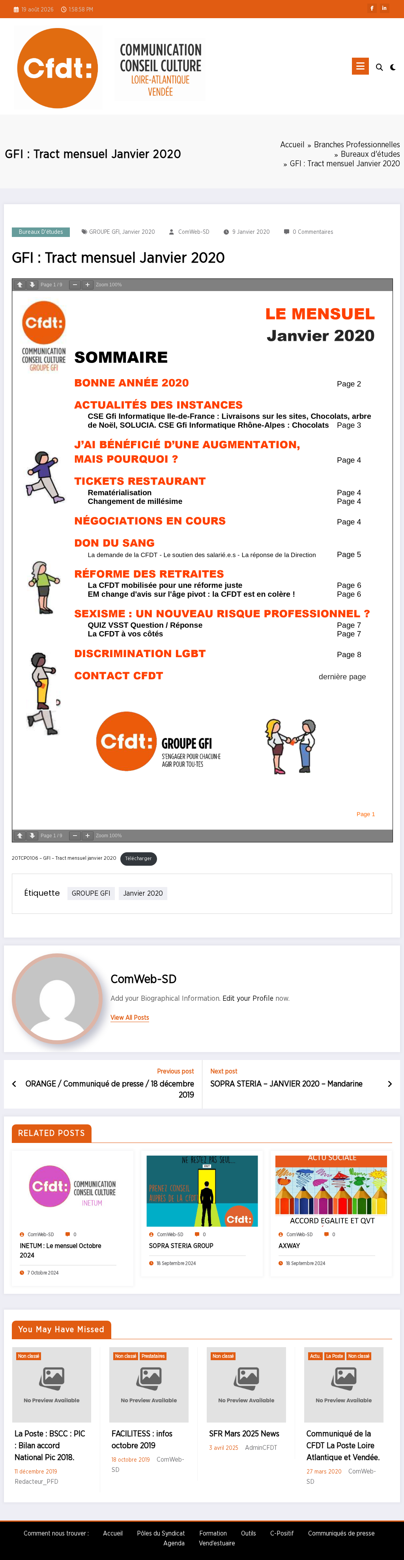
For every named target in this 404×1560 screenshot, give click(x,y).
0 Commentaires (313, 232)
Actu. (315, 1356)
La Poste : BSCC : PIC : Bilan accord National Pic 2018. (50, 1446)
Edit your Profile (248, 998)
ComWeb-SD (193, 232)
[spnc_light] (393, 67)
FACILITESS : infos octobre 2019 (142, 1440)
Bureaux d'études (41, 232)
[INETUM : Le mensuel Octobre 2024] (73, 1191)
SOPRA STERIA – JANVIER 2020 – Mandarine (286, 1084)
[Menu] (360, 66)
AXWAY (289, 1246)
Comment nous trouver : (56, 1533)
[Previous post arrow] (14, 1084)
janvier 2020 (138, 232)
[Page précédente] (20, 284)
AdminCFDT (261, 1448)
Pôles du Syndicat (161, 1533)
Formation (213, 1533)
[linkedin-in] (384, 8)
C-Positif (282, 1533)
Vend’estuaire (217, 1543)
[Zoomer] (88, 284)
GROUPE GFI (104, 232)
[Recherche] (379, 67)
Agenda (174, 1543)
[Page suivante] (32, 284)
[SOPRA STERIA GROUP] (202, 1191)
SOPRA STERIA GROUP (181, 1246)
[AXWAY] (331, 1191)
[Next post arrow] (389, 1084)
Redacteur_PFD (36, 1482)
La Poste (334, 1356)
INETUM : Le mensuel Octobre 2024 (60, 1251)
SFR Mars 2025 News (244, 1434)
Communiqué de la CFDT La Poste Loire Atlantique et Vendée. (343, 1446)
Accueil (113, 1533)
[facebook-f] (372, 8)
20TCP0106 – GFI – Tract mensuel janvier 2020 (64, 858)
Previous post (175, 1071)
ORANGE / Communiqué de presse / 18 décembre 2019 (110, 1089)
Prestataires (153, 1356)
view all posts (129, 1018)
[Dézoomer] (75, 284)
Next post (224, 1071)
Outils (248, 1533)
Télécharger (138, 858)
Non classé (28, 1356)
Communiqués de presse (341, 1533)
